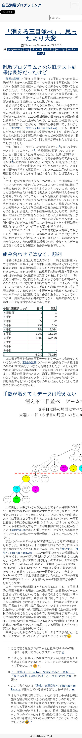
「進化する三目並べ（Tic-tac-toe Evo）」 (35, 128)
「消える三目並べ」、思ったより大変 (41, 34)
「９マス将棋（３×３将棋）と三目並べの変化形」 (42, 675)
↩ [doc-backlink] (63, 652)
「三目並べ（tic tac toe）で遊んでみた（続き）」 (42, 672)
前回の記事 (13, 78)
